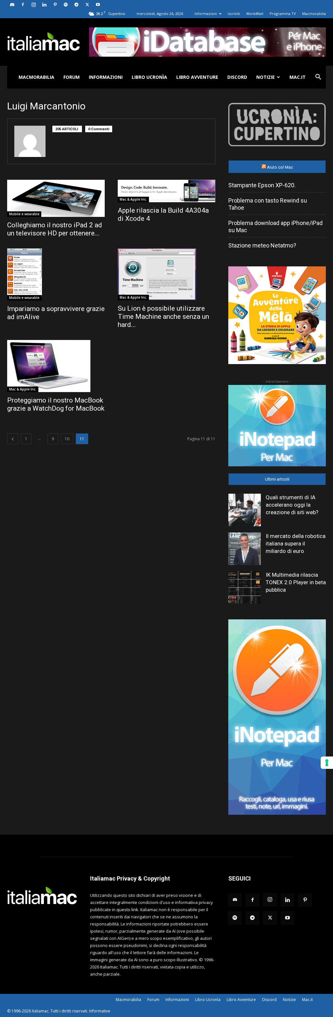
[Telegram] (76, 4)
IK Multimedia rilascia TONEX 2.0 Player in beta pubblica (296, 582)
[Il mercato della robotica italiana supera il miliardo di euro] (244, 548)
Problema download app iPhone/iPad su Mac (275, 226)
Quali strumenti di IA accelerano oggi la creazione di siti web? (292, 505)
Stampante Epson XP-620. (262, 185)
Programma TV (283, 13)
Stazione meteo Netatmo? (262, 245)
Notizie (265, 77)
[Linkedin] (44, 4)
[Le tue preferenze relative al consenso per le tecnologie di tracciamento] (327, 762)
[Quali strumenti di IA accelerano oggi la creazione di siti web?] (244, 510)
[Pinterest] (55, 4)
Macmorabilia (314, 13)
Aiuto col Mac (280, 167)
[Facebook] (23, 4)
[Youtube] (98, 4)
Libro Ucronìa (149, 77)
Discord (237, 77)
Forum (71, 77)
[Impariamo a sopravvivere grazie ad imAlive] (56, 274)
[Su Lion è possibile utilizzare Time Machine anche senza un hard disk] (166, 274)
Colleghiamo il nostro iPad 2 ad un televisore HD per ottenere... (54, 229)
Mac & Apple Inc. (133, 199)
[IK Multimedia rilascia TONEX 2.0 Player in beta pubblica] (244, 587)
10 (67, 439)
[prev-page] (12, 438)
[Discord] (12, 4)
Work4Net (254, 13)
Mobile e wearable (24, 214)
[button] (318, 78)
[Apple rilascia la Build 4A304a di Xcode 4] (166, 191)
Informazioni (205, 13)
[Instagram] (33, 4)
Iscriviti (234, 13)
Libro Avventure (197, 77)
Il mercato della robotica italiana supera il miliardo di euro (296, 543)
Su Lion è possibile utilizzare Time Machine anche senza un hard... (163, 316)
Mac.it (297, 77)
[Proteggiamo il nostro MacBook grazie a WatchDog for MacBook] (56, 366)
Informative (99, 1011)
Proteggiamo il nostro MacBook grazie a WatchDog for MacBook (55, 404)
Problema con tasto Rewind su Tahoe (267, 204)
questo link (127, 909)
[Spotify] (66, 4)
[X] (87, 4)
